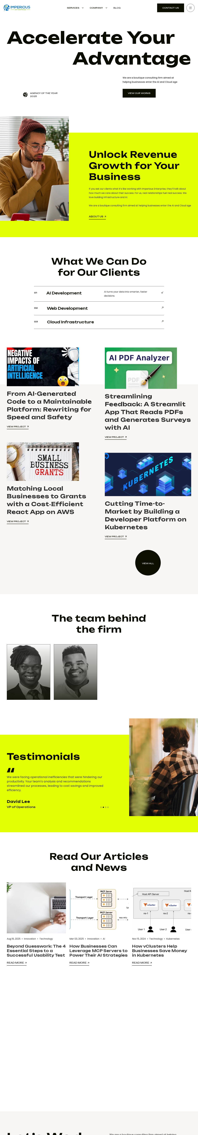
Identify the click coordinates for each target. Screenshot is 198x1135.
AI (104, 938)
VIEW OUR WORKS (139, 93)
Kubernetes (173, 938)
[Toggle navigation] (190, 8)
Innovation (30, 938)
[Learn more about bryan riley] (75, 672)
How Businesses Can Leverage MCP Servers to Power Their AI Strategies (98, 951)
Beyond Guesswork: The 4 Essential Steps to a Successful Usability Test (36, 951)
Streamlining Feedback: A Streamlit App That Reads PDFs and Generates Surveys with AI (148, 412)
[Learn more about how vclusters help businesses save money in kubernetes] (161, 907)
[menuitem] (75, 8)
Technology (46, 938)
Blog (117, 8)
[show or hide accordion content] (99, 293)
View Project (16, 426)
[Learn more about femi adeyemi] (28, 672)
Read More (17, 962)
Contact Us (170, 8)
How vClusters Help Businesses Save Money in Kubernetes (159, 951)
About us (96, 216)
